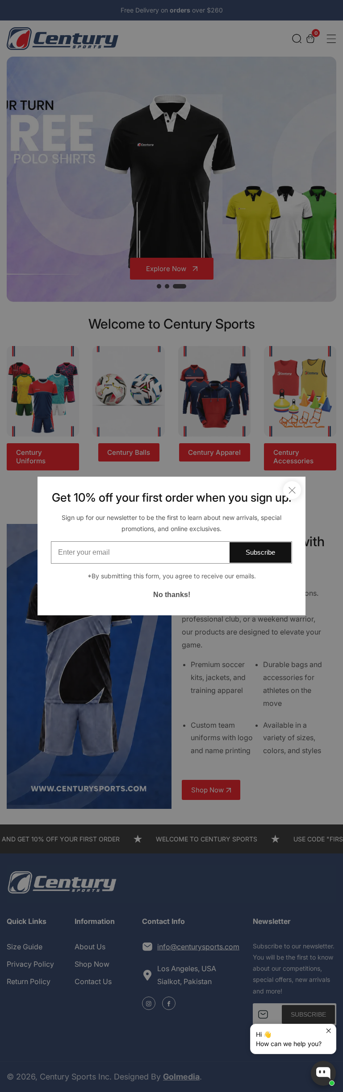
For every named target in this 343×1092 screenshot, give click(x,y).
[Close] (292, 490)
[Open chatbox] (323, 1073)
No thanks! (171, 594)
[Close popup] (328, 1032)
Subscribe (260, 552)
